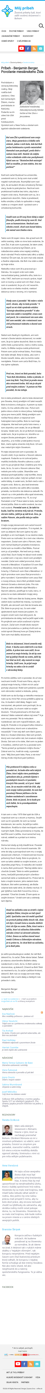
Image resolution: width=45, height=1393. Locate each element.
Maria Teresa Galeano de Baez (17, 1062)
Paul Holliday (8, 1040)
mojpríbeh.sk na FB (9, 1001)
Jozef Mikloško (9, 1091)
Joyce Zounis (8, 1077)
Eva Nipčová (8, 1013)
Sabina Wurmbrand (12, 1084)
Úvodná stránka (28, 62)
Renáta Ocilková (10, 1120)
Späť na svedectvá (11, 999)
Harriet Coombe (10, 1047)
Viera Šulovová (9, 1070)
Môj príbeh (24, 8)
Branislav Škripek (11, 1229)
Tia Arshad (7, 1030)
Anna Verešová (10, 1165)
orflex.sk (39, 1389)
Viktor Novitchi (9, 1021)
